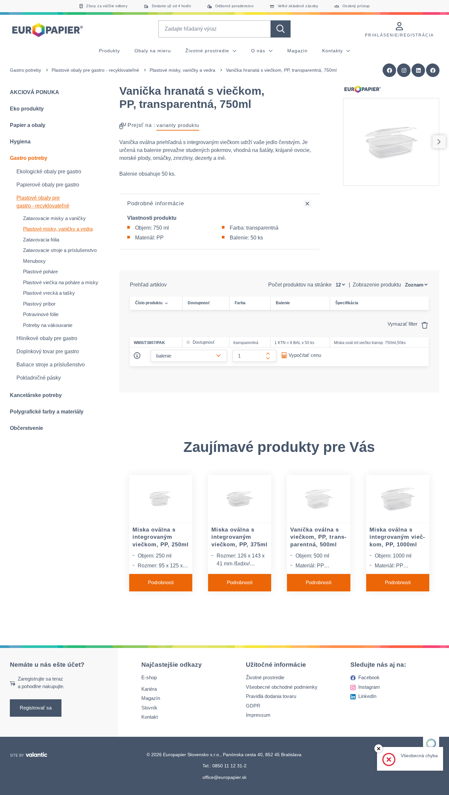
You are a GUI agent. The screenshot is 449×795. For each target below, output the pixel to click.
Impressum (258, 715)
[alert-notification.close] (378, 748)
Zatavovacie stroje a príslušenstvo (60, 250)
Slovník (149, 707)
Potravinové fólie (41, 314)
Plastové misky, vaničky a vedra (182, 70)
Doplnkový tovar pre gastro (47, 351)
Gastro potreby (25, 70)
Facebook (369, 677)
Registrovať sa (36, 707)
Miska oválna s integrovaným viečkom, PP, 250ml (160, 537)
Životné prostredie (208, 50)
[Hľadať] (281, 28)
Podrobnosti (161, 582)
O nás (259, 50)
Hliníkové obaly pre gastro (46, 338)
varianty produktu (177, 125)
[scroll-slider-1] (439, 141)
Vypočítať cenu (305, 355)
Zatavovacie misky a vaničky (54, 218)
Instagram (369, 686)
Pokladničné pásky (38, 378)
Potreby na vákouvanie (47, 325)
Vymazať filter (403, 324)
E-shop (149, 677)
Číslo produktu (148, 303)
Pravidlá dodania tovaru (271, 696)
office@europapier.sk (224, 777)
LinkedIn (367, 696)
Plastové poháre (40, 271)
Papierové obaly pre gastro (47, 184)
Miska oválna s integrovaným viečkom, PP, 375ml (239, 537)
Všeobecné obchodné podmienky (282, 686)
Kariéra (149, 688)
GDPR (253, 705)
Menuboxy (34, 261)
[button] (432, 70)
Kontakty (333, 50)
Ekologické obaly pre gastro (48, 171)
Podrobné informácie (155, 203)
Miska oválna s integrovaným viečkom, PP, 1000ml (397, 537)
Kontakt (149, 717)
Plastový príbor (39, 304)
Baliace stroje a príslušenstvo (50, 364)
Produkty (109, 50)
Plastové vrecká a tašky (49, 293)
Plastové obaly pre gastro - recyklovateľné (95, 70)
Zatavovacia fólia (41, 239)
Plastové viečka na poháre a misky (60, 282)
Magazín (297, 50)
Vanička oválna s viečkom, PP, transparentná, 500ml (318, 537)
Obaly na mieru (152, 50)
